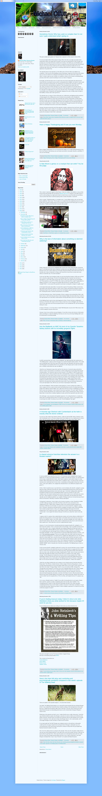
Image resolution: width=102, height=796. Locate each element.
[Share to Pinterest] (76, 115)
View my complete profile (23, 66)
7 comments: (66, 591)
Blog (18, 27)
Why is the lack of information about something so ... (26, 225)
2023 (21, 195)
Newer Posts (42, 747)
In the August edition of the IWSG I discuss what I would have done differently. (30, 139)
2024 (21, 193)
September (23, 245)
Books (38, 27)
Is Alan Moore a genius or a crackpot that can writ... (26, 222)
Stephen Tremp (43, 664)
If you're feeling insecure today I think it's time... (27, 238)
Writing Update (76, 27)
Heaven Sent (51, 117)
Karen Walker (43, 661)
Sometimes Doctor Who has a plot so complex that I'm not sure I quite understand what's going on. (61, 35)
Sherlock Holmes (47, 448)
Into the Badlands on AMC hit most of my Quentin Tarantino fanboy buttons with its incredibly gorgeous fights (61, 327)
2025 (21, 191)
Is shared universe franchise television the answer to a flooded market (57, 593)
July (22, 249)
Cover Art (27, 144)
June (22, 251)
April (22, 255)
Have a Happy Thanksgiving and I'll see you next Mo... (27, 219)
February (23, 258)
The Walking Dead (62, 743)
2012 (21, 266)
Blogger (63, 780)
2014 (21, 263)
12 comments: (67, 669)
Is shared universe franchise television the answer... (26, 235)
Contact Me (67, 27)
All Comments (23, 96)
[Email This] (71, 115)
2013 (21, 264)
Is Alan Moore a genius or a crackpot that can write (58, 233)
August (22, 247)
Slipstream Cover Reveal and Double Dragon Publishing (29, 132)
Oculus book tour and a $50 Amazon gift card (30, 103)
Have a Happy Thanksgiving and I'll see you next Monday (63, 157)
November (23, 214)
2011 (21, 268)
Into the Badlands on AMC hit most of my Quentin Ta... (26, 228)
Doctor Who (45, 117)
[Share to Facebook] (75, 115)
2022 (21, 197)
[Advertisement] (62, 763)
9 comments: (66, 115)
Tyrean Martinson (43, 659)
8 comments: (66, 156)
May (22, 253)
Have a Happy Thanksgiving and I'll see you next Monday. (61, 125)
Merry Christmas (28, 123)
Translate (28, 88)
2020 (21, 201)
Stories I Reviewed (57, 27)
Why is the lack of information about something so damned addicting (57, 320)
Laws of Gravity (22, 179)
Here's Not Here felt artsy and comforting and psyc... (27, 241)
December (23, 212)
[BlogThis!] (72, 115)
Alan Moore (45, 233)
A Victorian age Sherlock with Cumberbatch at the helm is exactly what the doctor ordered (61, 413)
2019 (21, 203)
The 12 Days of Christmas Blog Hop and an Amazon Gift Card (29, 111)
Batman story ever (64, 193)
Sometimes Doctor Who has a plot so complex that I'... (27, 216)
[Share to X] (74, 115)
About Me (24, 27)
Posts (21, 94)
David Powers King (23, 177)
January (23, 260)
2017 (21, 206)
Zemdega (53, 780)
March (22, 256)
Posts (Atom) (48, 749)
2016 (21, 208)
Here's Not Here (46, 742)
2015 (21, 210)
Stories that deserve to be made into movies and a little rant (30, 159)
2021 (21, 199)
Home (62, 747)
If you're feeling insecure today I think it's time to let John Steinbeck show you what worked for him (63, 671)
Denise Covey (43, 662)
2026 (21, 189)
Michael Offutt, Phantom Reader (27, 60)
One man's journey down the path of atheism (29, 166)
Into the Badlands (46, 404)
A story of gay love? (29, 151)
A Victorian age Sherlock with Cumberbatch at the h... (26, 231)
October (23, 243)
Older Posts (81, 747)
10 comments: (67, 318)
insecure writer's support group (46, 672)
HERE (57, 655)
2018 (21, 205)
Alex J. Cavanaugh (23, 175)
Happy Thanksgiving (47, 157)
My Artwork (31, 27)
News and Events (46, 27)
